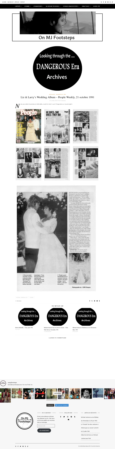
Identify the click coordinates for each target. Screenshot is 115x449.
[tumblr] (110, 2)
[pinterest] (108, 2)
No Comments (62, 100)
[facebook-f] (103, 2)
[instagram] (101, 2)
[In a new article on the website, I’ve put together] (63, 393)
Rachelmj (19, 301)
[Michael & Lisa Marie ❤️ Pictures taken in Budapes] (28, 393)
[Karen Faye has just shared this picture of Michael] (51, 394)
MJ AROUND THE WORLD (52, 6)
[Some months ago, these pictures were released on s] (40, 393)
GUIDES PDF (96, 6)
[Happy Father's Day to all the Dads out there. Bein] (109, 393)
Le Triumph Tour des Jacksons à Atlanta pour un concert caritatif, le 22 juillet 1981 (90, 427)
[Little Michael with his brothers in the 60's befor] (17, 393)
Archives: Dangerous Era (57, 94)
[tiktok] (112, 2)
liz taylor (31, 297)
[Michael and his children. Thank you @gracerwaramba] (5, 395)
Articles (17, 2)
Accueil (4, 2)
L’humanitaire (37, 6)
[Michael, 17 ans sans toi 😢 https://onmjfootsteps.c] (86, 393)
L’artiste (17, 6)
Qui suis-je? (11, 2)
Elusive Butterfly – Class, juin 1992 (24, 327)
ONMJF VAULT (85, 6)
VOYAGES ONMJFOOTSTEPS (70, 6)
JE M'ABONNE (44, 430)
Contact (22, 2)
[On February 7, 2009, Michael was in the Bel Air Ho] (74, 393)
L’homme (26, 6)
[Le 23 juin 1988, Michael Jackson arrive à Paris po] (98, 393)
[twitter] (105, 2)
